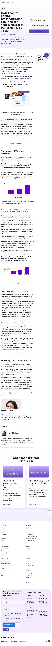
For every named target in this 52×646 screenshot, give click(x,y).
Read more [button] (6, 504)
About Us (28, 561)
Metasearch (3, 527)
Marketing (28, 548)
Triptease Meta (27, 220)
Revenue (28, 546)
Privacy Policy (29, 573)
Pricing (2, 573)
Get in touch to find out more (17, 143)
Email (2, 536)
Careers (27, 563)
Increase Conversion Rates (31, 536)
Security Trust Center (30, 585)
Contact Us (3, 571)
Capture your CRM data (31, 538)
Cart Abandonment (30, 540)
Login (2, 575)
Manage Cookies (22, 641)
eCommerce (28, 550)
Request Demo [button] (38, 31)
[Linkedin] (46, 641)
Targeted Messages (25, 82)
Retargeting (17, 380)
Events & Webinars (5, 546)
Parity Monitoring (29, 532)
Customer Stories (5, 548)
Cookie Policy (29, 577)
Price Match (3, 530)
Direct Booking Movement (6, 561)
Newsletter (3, 555)
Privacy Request (29, 575)
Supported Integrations (6, 563)
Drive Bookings (29, 527)
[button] (49, 2)
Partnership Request (30, 565)
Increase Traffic (29, 534)
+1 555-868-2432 (30, 617)
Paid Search (3, 534)
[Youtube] (49, 641)
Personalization (4, 532)
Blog (2, 550)
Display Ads (3, 538)
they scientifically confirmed (22, 78)
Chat (2, 540)
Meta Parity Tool (4, 552)
